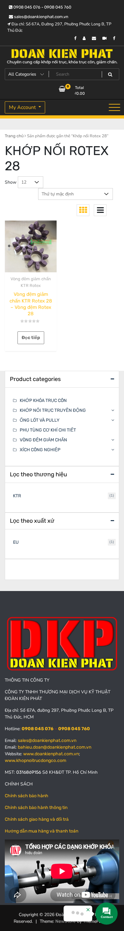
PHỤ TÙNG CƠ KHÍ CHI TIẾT (48, 430)
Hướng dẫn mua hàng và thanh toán (41, 831)
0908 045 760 (74, 728)
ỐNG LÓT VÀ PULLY (39, 420)
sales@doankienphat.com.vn (40, 16)
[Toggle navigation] (114, 107)
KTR (17, 496)
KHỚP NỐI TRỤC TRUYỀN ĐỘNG (53, 410)
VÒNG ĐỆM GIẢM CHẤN (43, 440)
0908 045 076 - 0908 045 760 (41, 7)
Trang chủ (14, 135)
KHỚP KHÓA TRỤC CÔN (43, 400)
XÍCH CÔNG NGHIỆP (40, 449)
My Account (23, 107)
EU (16, 542)
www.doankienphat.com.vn (51, 754)
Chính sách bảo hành (26, 795)
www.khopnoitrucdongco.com (35, 760)
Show (11, 182)
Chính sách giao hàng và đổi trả (37, 819)
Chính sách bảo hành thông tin (36, 807)
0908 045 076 (37, 728)
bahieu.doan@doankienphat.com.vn (54, 747)
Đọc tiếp (31, 337)
